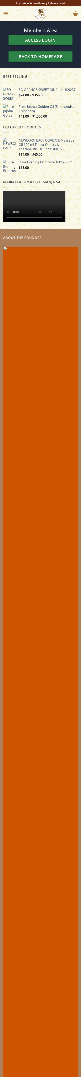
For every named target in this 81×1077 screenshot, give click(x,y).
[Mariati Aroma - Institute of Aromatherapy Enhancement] (40, 13)
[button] (5, 13)
